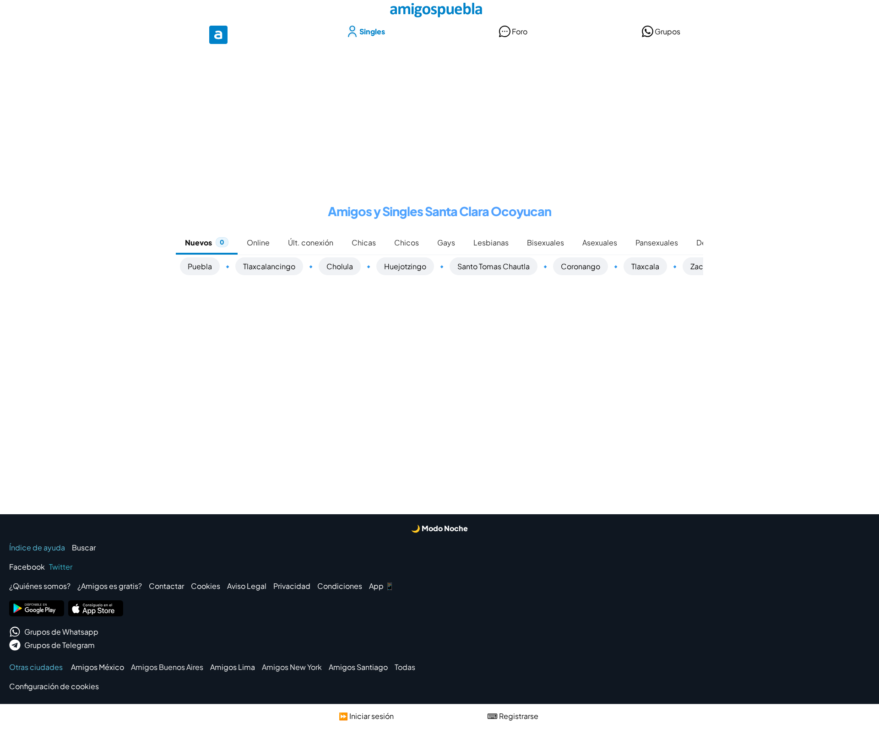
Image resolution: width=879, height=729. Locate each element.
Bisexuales (545, 242)
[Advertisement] (439, 118)
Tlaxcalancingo (269, 266)
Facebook (27, 566)
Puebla (200, 266)
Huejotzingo (405, 266)
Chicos (406, 242)
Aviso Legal (246, 586)
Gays (446, 242)
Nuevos (204, 242)
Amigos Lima (232, 667)
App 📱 (381, 586)
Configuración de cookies (54, 686)
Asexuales (599, 242)
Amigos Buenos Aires (167, 667)
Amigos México (97, 667)
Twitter (60, 566)
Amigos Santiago (358, 667)
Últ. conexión (310, 242)
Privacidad (291, 586)
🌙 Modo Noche (439, 528)
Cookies (205, 586)
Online (258, 242)
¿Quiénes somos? (40, 586)
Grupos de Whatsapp (61, 632)
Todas (405, 667)
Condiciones (339, 586)
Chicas (364, 242)
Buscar (84, 547)
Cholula (339, 266)
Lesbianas (491, 242)
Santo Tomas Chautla (493, 266)
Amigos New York (292, 667)
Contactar (166, 586)
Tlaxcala (645, 266)
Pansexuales (656, 242)
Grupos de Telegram (59, 645)
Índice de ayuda (37, 547)
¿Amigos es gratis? (109, 586)
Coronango (580, 266)
